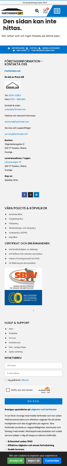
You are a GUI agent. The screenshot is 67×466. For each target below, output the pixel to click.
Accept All (16, 460)
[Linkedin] (36, 194)
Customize (52, 460)
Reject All (33, 460)
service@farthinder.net (16, 134)
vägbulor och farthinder (44, 409)
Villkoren (25, 380)
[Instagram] (30, 194)
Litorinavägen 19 (13, 162)
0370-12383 (15, 95)
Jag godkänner (18, 380)
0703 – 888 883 (17, 99)
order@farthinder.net (15, 109)
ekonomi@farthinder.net (17, 121)
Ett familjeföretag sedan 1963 (35, 3)
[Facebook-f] (24, 194)
